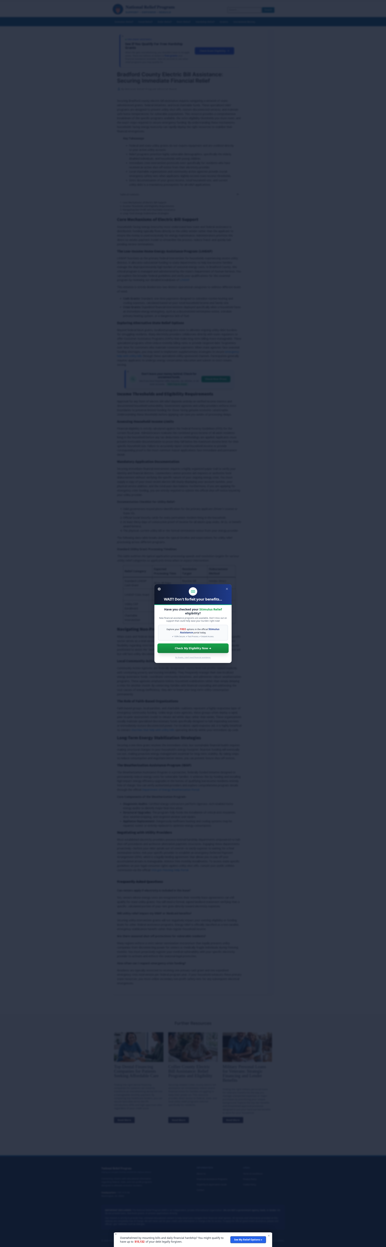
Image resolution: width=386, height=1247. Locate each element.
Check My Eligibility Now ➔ (193, 648)
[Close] (227, 589)
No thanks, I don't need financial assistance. (193, 657)
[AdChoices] (159, 589)
